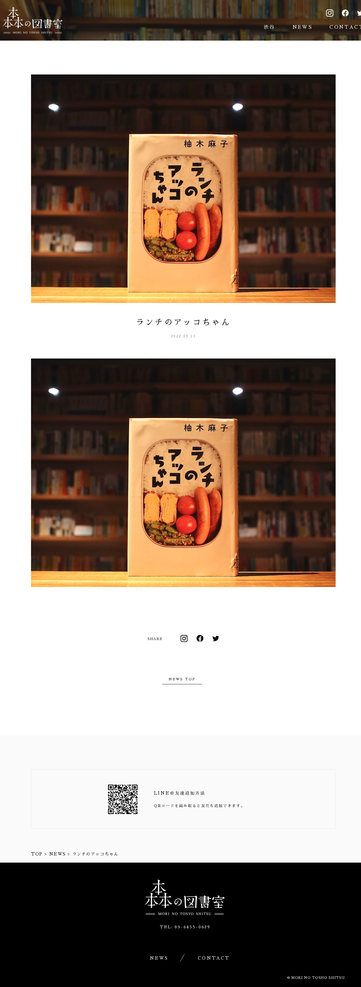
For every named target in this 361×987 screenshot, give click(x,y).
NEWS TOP (182, 679)
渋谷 (269, 27)
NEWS (302, 27)
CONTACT (213, 958)
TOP (37, 854)
